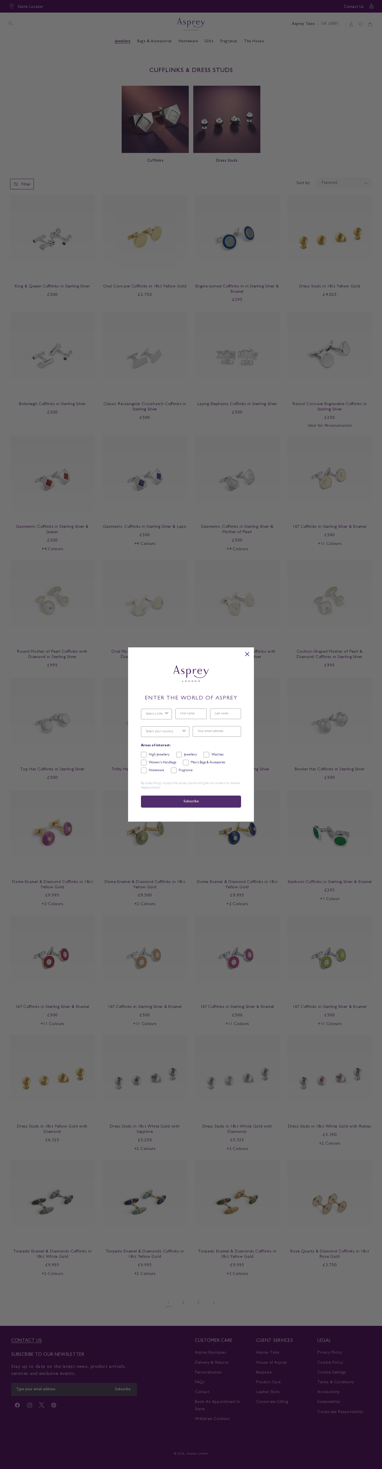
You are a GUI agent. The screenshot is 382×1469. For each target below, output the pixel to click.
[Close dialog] (247, 654)
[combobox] (155, 714)
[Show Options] (166, 714)
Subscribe (191, 801)
